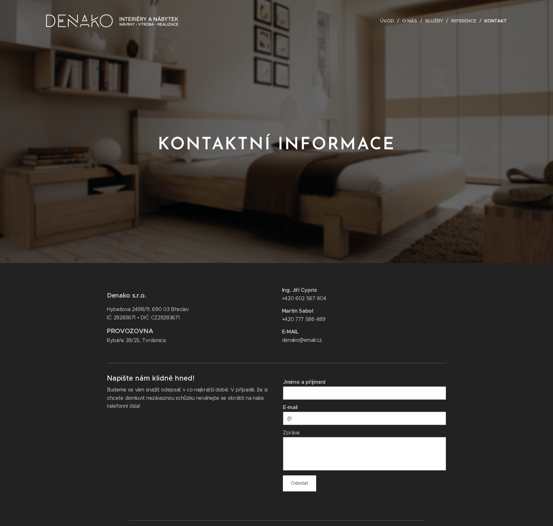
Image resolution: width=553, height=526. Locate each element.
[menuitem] (389, 21)
